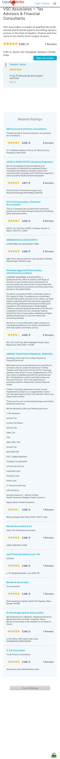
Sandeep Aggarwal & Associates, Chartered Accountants (24, 271)
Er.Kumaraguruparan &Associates (25, 612)
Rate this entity (45, 58)
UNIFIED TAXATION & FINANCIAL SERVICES (29, 354)
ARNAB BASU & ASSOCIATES (21, 239)
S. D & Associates (15, 650)
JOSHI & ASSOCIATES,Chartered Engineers (29, 161)
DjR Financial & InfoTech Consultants (26, 129)
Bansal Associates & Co (19, 526)
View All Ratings (30, 688)
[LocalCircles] (13, 3)
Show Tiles (55, 3)
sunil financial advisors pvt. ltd (23, 554)
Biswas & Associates (17, 582)
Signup (46, 3)
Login (37, 3)
